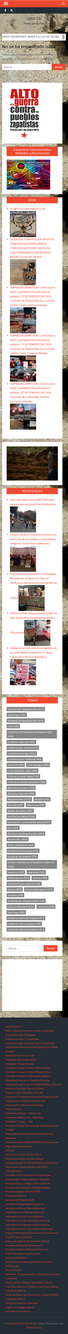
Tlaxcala (48, 1282)
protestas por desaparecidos (26, 900)
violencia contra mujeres (24, 923)
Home (9, 1142)
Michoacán (52, 1142)
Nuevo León (12, 1166)
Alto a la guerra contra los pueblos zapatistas (30, 1030)
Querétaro (19, 1253)
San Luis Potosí (14, 1269)
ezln (13, 827)
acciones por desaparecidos (26, 709)
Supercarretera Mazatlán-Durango (24, 1092)
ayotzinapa (17, 714)
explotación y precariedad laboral (29, 822)
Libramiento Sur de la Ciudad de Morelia (27, 1080)
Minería (10, 1150)
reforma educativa (21, 906)
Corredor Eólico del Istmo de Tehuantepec (28, 1175)
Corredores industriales (29, 1096)
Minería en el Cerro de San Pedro (23, 1154)
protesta (15, 895)
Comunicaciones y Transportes (22, 1038)
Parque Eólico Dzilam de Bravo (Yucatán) (28, 1179)
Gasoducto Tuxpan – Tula (19, 1121)
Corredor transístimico (18, 1311)
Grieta (34, 18)
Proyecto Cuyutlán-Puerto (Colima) (25, 1088)
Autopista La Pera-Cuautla (20, 1055)
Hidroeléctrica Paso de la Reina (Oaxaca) (27, 1220)
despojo (42, 799)
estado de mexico (20, 810)
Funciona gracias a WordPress (20, 1323)
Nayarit (19, 1162)
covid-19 (16, 764)
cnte (13, 726)
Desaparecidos (51, 1096)
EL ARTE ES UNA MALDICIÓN (27, 208)
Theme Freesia (34, 1327)
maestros (16, 872)
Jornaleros (18, 1142)
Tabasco (26, 1282)
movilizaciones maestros (24, 883)
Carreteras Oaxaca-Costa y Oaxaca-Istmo (28, 1067)
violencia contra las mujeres (26, 918)
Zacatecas (20, 1290)
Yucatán (10, 1290)
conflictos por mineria (23, 747)
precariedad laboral (39, 889)
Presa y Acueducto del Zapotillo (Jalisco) (27, 1241)
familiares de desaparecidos (26, 833)
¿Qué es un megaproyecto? (20, 1307)
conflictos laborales (21, 742)
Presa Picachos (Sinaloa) (19, 1236)
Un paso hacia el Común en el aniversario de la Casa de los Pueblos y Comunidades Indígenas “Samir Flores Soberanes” (33, 539)
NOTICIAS (29, 1162)
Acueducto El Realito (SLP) (20, 1199)
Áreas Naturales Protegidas (20, 1034)
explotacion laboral (21, 816)
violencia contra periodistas (26, 929)
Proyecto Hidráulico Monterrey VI (24, 1245)
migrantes (36, 872)
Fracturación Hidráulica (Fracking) (24, 1105)
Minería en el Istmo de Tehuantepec (25, 1158)
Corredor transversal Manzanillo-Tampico (28, 1076)
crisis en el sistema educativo (26, 782)
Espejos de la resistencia (19, 1100)
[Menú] (5, 3)
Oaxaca (23, 1166)
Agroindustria (13, 1026)
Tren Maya (11, 1286)
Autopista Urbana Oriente (20, 1063)
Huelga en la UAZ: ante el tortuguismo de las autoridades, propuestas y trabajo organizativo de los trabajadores (33, 652)
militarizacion (18, 877)
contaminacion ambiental (24, 759)
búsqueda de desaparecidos (26, 720)
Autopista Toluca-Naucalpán (21, 1059)
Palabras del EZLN (37, 1166)
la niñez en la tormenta (23, 850)
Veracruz (22, 1286)
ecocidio (15, 804)
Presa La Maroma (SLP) (18, 1232)
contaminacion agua (22, 753)
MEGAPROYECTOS (35, 1142)
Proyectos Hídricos (16, 1195)
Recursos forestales (16, 1257)
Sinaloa (9, 1282)
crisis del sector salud (22, 770)
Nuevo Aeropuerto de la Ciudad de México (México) (34, 1084)
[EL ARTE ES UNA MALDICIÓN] (23, 223)
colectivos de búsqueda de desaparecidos (30, 734)
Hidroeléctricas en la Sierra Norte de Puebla (29, 1228)
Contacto (11, 1096)
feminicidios (17, 839)
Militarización (24, 1146)
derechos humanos (21, 787)
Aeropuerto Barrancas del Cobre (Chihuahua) (30, 1043)
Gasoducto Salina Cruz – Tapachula (24, 1117)
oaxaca (14, 889)
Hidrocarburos (14, 1109)
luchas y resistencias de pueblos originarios (31, 864)
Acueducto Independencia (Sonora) (24, 1204)
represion (46, 906)
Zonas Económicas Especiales (21, 1303)
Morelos (10, 1162)
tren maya (16, 912)
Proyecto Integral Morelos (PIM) (23, 1191)
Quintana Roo (32, 1253)
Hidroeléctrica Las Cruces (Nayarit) (25, 1216)
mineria (40, 877)
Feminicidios (39, 1100)
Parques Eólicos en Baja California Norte (28, 1183)
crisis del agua (38, 764)
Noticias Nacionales (46, 1162)
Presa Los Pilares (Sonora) (45, 1232)
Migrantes (11, 1146)
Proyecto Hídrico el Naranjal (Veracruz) (27, 1249)
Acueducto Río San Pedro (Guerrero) (25, 1208)
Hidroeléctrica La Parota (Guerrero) (25, 1212)
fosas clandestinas (20, 845)
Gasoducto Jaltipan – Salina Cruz (23, 1113)
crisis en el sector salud (23, 776)
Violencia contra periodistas (43, 1286)
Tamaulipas (37, 1282)
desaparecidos (19, 799)
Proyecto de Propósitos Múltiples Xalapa (28, 1187)
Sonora (18, 1282)
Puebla (9, 1253)
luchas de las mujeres (22, 856)
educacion (35, 804)
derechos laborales (21, 793)
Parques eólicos (14, 1170)
